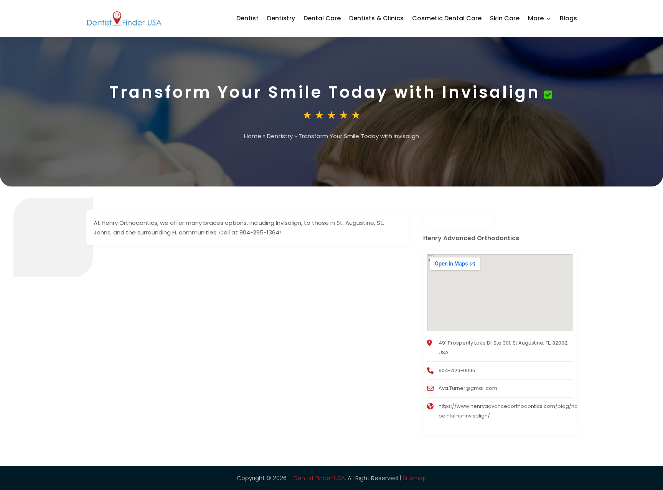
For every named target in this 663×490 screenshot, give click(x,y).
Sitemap (414, 478)
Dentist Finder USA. (320, 478)
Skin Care (505, 18)
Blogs (568, 18)
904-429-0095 (457, 370)
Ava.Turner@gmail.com (468, 388)
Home (252, 136)
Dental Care (322, 18)
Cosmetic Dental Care (447, 18)
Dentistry (281, 18)
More (536, 18)
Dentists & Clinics (376, 18)
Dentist (247, 18)
